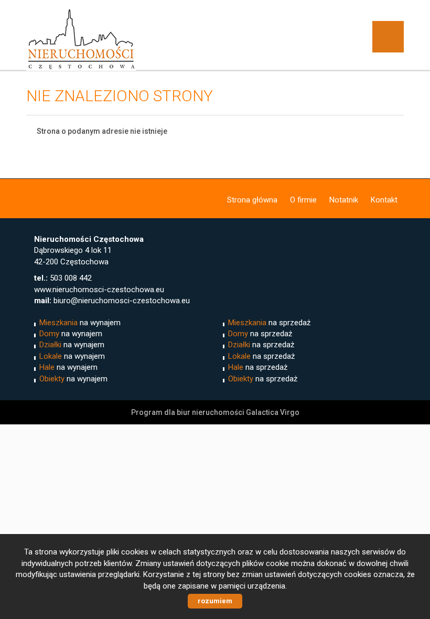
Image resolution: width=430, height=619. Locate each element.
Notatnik (343, 200)
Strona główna (252, 200)
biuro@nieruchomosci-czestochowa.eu (121, 300)
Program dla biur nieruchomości (188, 412)
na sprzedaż (269, 322)
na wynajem (80, 322)
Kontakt (384, 200)
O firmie (303, 200)
